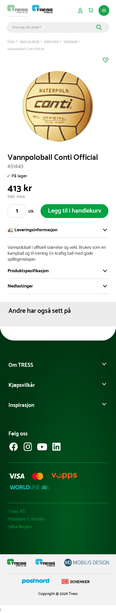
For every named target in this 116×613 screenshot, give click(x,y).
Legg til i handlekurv (74, 211)
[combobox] (53, 27)
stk (31, 211)
